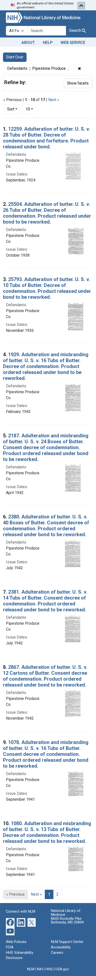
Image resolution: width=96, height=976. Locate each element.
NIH (40, 969)
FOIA (10, 947)
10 (31, 108)
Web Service (73, 42)
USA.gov (62, 969)
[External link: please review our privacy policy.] (10, 922)
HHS (49, 969)
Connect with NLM (20, 911)
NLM (30, 969)
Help (48, 42)
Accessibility (61, 947)
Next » (53, 99)
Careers (57, 953)
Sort (10, 109)
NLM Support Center (67, 942)
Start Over (14, 57)
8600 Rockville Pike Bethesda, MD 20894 (67, 921)
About (28, 42)
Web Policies (16, 942)
